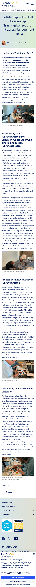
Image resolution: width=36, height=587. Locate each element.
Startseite (5, 10)
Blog (12, 10)
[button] (18, 502)
